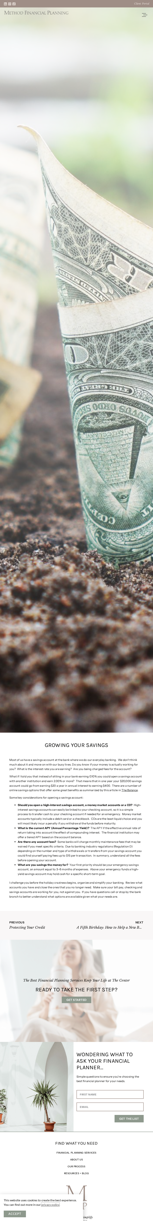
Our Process (76, 1166)
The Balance (129, 790)
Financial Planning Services (76, 1152)
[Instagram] (9, 4)
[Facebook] (14, 4)
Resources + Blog (76, 1173)
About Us (76, 1159)
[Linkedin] (5, 4)
